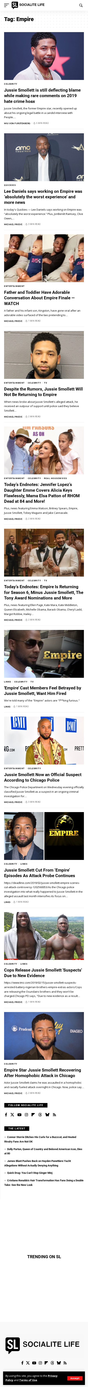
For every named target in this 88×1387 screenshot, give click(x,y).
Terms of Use (28, 1380)
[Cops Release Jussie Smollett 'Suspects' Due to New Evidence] (44, 936)
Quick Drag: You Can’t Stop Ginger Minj (29, 1172)
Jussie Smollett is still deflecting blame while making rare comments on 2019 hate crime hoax (42, 96)
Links (7, 682)
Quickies (10, 185)
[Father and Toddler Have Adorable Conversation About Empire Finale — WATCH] (44, 258)
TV (45, 383)
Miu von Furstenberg (17, 123)
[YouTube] (19, 1115)
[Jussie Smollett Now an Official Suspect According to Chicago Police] (44, 740)
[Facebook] (6, 1115)
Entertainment (14, 286)
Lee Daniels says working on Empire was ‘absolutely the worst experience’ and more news (43, 197)
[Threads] (40, 1115)
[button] (74, 1378)
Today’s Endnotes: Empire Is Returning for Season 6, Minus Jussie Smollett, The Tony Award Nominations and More (43, 592)
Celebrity (10, 84)
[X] (12, 1115)
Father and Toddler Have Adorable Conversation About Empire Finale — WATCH (39, 298)
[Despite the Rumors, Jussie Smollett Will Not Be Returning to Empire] (44, 355)
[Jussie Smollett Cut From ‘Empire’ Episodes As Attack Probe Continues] (44, 836)
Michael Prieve (13, 224)
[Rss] (54, 1115)
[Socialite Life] (28, 5)
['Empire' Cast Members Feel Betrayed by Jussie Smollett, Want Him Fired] (44, 654)
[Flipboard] (33, 1115)
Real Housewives (55, 478)
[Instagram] (26, 1115)
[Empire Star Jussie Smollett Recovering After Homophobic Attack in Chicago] (44, 1036)
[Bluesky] (47, 1115)
